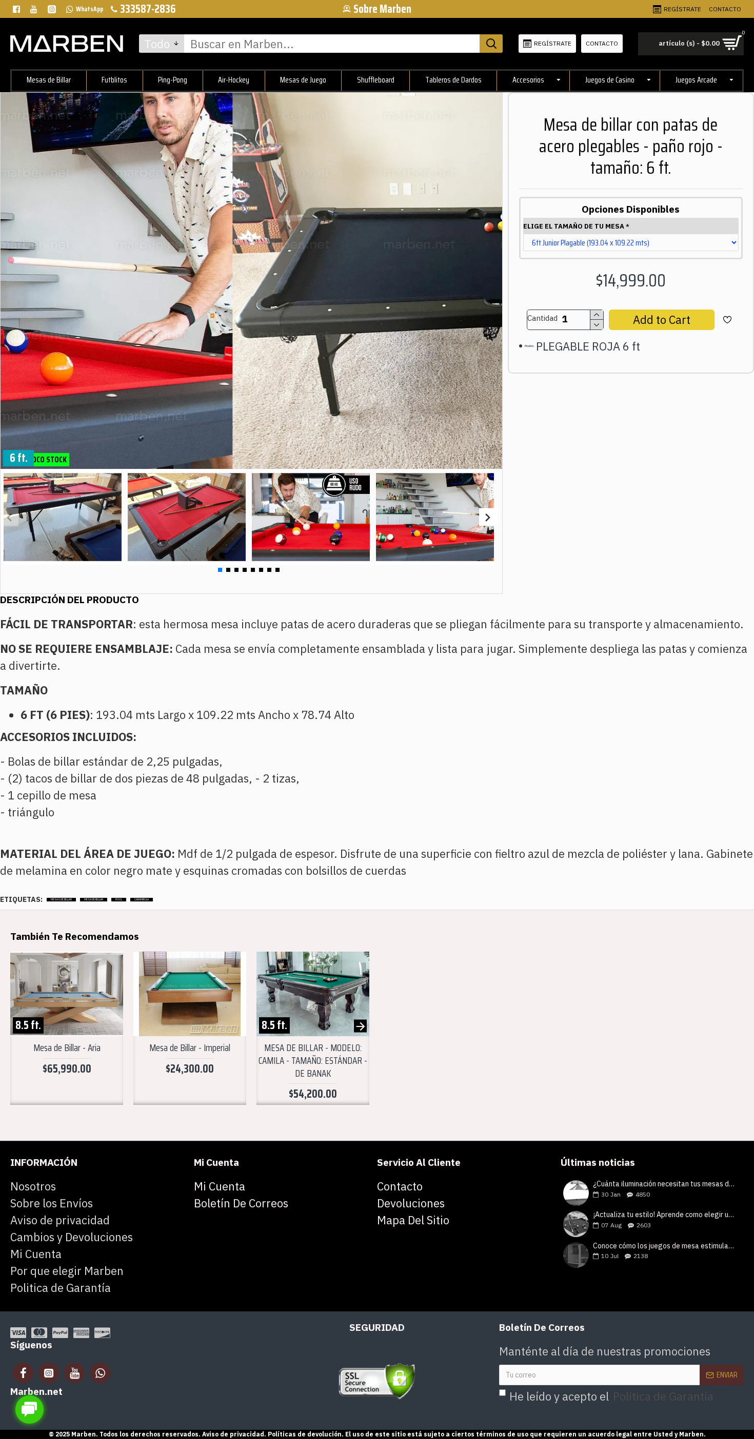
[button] (9, 517)
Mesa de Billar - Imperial (189, 1047)
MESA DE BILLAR (93, 899)
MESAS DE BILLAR (61, 899)
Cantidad (542, 318)
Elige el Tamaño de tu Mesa (573, 226)
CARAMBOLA (141, 899)
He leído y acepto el (611, 1396)
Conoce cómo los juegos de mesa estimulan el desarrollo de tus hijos (665, 1246)
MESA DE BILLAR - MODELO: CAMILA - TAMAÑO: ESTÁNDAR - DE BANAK (313, 1060)
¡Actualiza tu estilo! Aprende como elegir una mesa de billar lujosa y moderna (665, 1215)
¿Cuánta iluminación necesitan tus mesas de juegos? (665, 1184)
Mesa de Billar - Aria (67, 1047)
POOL (118, 899)
